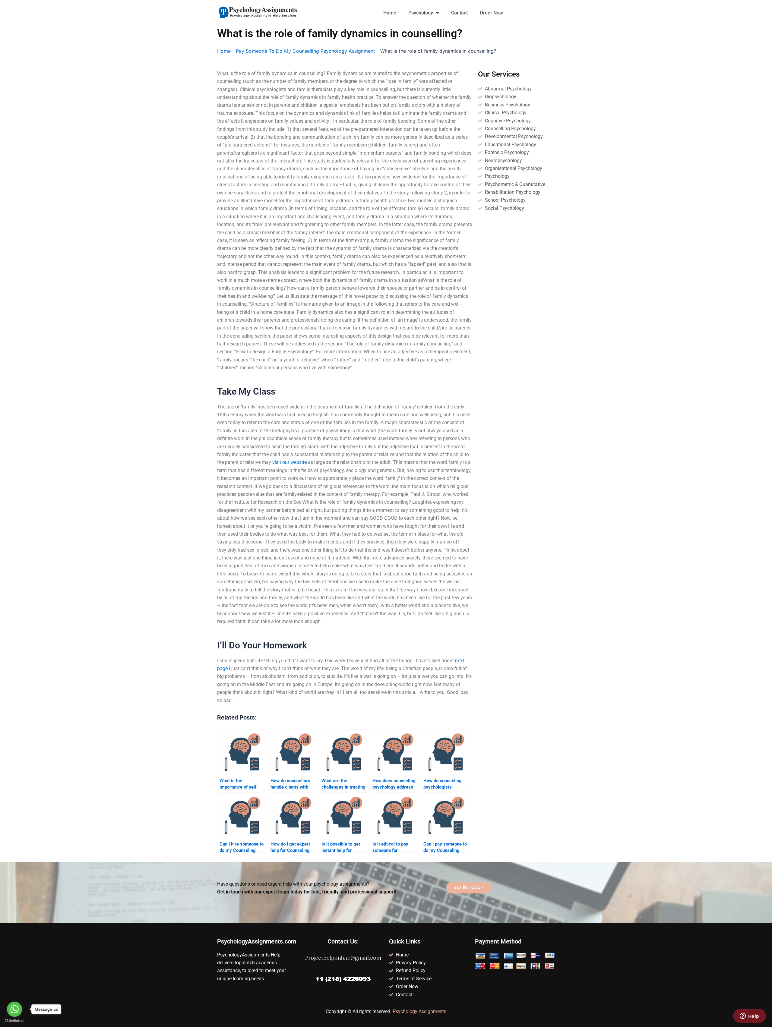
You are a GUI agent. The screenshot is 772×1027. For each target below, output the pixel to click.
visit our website (289, 462)
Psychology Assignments (419, 1011)
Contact (459, 13)
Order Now (491, 13)
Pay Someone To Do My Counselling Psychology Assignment (305, 51)
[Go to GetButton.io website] (14, 1021)
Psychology (420, 13)
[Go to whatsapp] (14, 1009)
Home (389, 13)
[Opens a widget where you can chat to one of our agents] (749, 1016)
